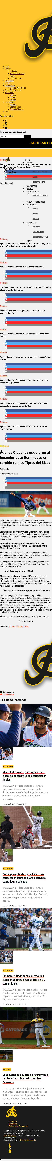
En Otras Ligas (16, 78)
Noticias (13, 71)
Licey (26, 626)
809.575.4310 (10, 1135)
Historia (13, 104)
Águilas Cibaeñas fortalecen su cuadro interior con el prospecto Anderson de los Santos (24, 404)
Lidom (12, 76)
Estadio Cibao (15, 107)
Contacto (13, 1121)
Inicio (7, 66)
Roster (7, 83)
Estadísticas (10, 85)
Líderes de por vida (18, 88)
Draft (7, 112)
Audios (13, 97)
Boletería (13, 1124)
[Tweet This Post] (28, 253)
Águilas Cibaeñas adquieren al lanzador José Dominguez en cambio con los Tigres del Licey (25, 165)
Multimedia (9, 92)
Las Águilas (9, 102)
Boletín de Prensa (17, 73)
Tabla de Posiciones (13, 90)
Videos (13, 95)
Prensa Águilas (7, 804)
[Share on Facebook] (28, 251)
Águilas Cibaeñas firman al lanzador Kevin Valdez (22, 267)
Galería (13, 100)
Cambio (19, 626)
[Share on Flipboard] (28, 255)
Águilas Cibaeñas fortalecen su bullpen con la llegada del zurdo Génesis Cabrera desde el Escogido (26, 245)
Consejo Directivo (17, 109)
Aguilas (12, 626)
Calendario (9, 81)
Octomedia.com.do (27, 1140)
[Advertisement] (26, 210)
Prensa (8, 69)
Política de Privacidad (18, 1126)
